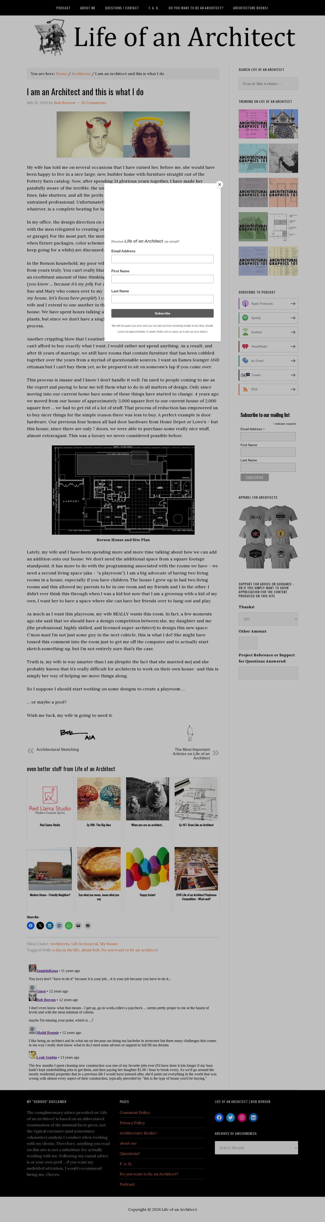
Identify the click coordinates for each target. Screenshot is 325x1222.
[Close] (219, 184)
